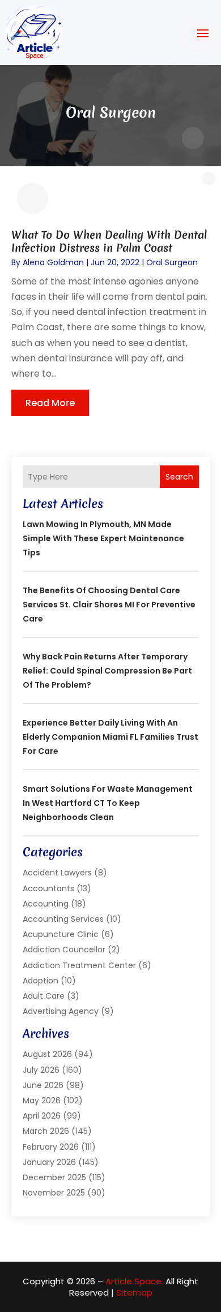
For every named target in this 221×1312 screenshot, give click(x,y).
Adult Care (44, 996)
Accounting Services (63, 919)
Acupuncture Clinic (61, 934)
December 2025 (54, 1177)
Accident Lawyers (57, 872)
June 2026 (43, 1085)
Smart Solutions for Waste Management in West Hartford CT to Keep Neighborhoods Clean (108, 803)
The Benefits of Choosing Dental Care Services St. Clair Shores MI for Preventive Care (109, 604)
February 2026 (51, 1147)
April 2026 (42, 1115)
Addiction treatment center (79, 965)
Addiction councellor (64, 949)
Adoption (40, 980)
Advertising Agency (61, 1011)
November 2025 (54, 1192)
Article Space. (134, 1281)
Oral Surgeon (172, 262)
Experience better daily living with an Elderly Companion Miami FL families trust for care (110, 737)
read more (50, 402)
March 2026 (46, 1131)
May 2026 (42, 1100)
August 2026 (47, 1054)
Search (179, 476)
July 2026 (41, 1070)
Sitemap (134, 1292)
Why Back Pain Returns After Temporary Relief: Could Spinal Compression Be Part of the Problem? (107, 670)
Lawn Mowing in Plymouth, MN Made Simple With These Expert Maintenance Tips (103, 538)
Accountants (48, 888)
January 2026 (49, 1162)
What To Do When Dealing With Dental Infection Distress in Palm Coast (109, 241)
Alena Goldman (53, 262)
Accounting (46, 903)
